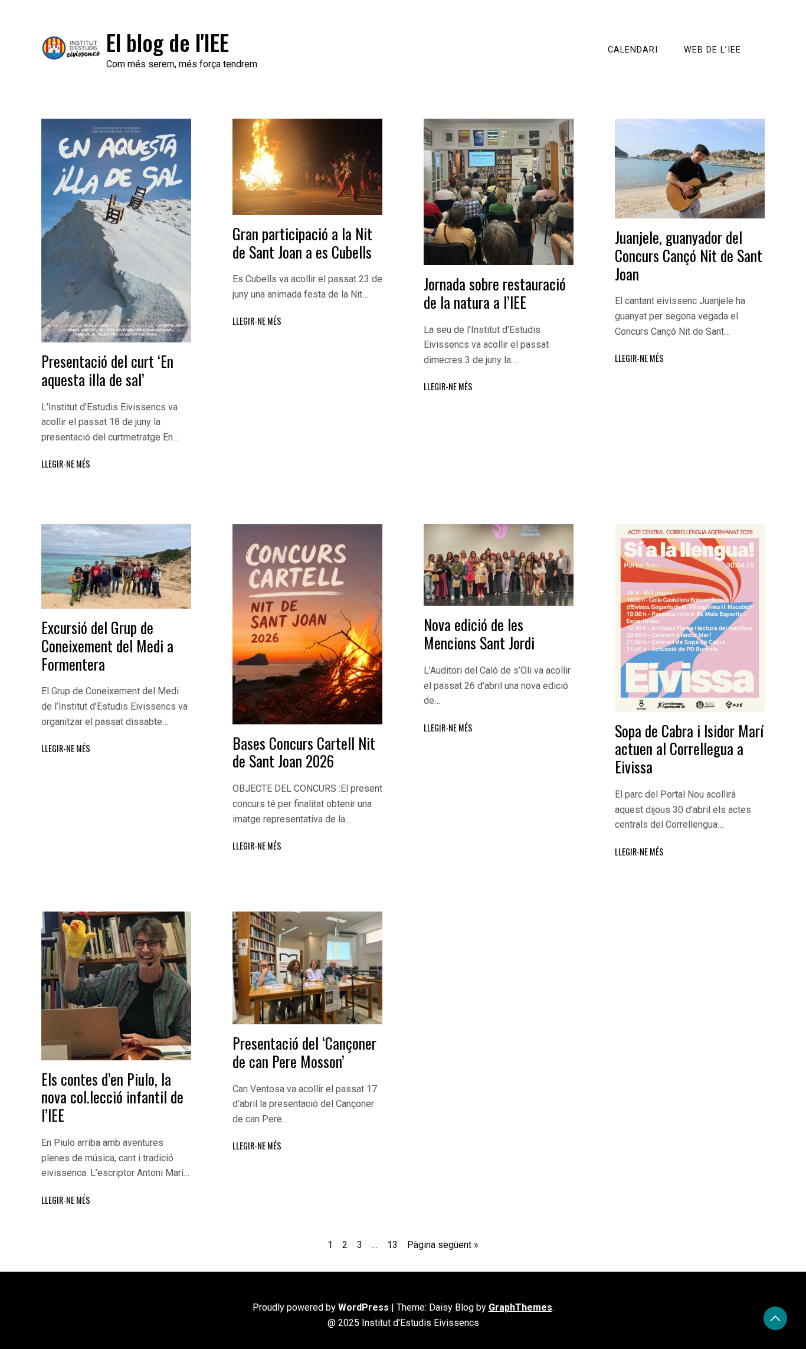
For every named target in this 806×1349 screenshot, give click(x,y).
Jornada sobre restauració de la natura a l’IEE (495, 292)
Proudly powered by (321, 1307)
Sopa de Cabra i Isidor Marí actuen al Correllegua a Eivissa (689, 748)
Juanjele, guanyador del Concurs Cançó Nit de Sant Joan (688, 255)
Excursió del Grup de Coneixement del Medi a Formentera (107, 645)
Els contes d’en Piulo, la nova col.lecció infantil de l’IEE (112, 1096)
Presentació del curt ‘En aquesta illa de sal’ (107, 370)
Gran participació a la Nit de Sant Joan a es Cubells (302, 242)
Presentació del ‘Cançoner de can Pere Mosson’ (304, 1051)
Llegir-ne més (65, 464)
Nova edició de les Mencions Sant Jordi (479, 633)
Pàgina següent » (443, 1244)
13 (392, 1244)
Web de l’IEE (712, 50)
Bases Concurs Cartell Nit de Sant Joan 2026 (303, 751)
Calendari (633, 50)
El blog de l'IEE (167, 41)
